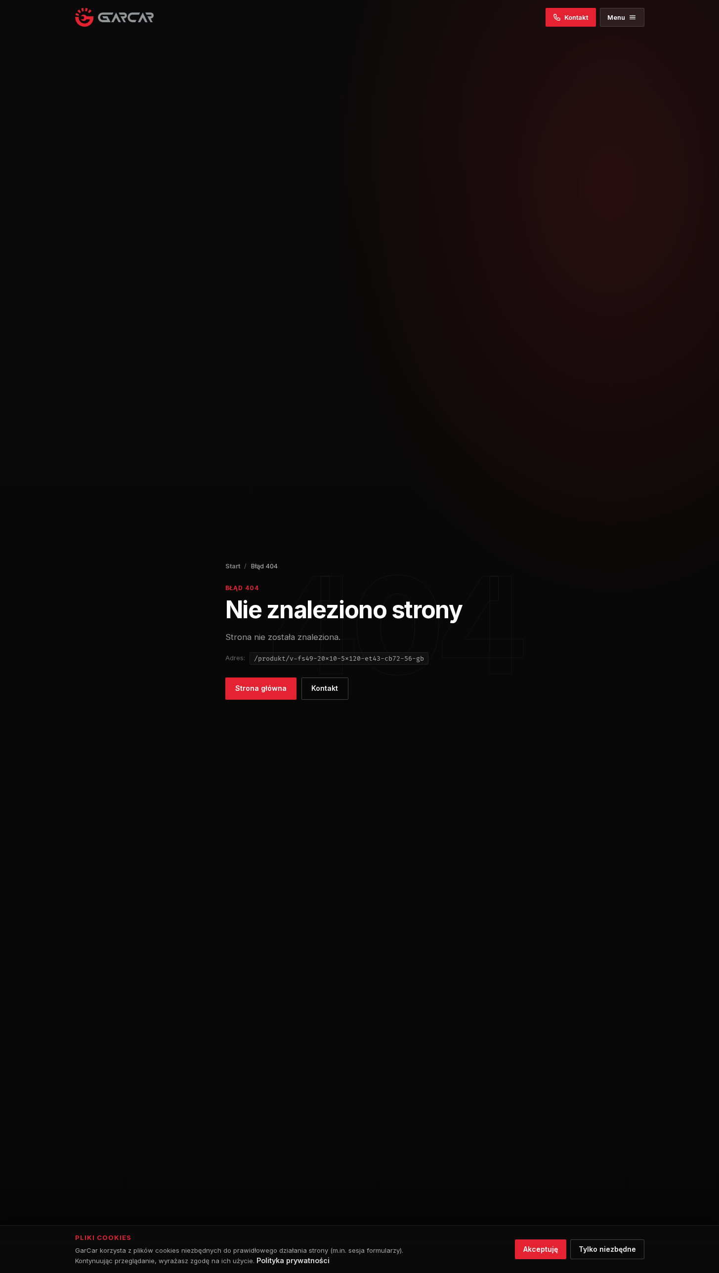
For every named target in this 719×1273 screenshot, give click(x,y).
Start (232, 566)
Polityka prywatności (293, 1260)
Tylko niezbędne (607, 1249)
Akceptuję (540, 1249)
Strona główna (261, 688)
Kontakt (324, 688)
